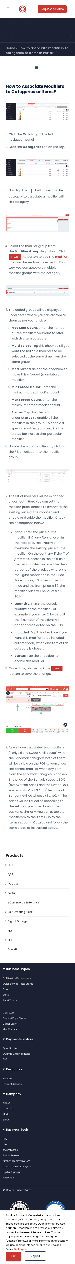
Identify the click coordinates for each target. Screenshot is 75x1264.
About (6, 1103)
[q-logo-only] (23, 9)
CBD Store (8, 1012)
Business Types (18, 969)
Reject (35, 1256)
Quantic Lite (10, 1048)
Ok (13, 1256)
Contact (8, 1108)
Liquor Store (10, 1023)
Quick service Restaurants (18, 983)
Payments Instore (19, 1039)
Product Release (12, 1084)
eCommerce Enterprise (23, 902)
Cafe (6, 994)
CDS (10, 940)
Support (7, 1078)
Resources (14, 1069)
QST (10, 874)
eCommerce (10, 1149)
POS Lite (13, 884)
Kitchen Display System (16, 1161)
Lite (5, 1144)
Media (6, 1114)
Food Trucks (10, 1000)
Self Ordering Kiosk (20, 912)
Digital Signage (18, 921)
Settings (19, 1249)
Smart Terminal (12, 1155)
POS (10, 865)
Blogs (6, 1119)
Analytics (14, 949)
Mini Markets (10, 1029)
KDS (10, 931)
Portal (11, 893)
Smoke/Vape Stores (14, 1018)
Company (13, 1094)
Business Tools (17, 1130)
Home (10, 48)
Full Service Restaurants (17, 978)
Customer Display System (18, 1166)
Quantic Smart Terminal (17, 1053)
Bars (5, 989)
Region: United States (18, 1190)
